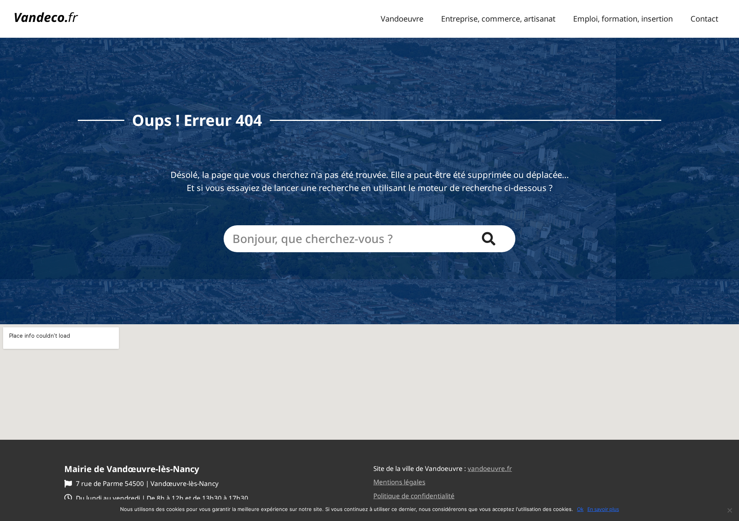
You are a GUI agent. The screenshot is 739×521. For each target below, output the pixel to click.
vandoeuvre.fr (490, 468)
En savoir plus (603, 509)
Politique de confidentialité (414, 495)
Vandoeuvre (402, 19)
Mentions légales (399, 481)
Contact (704, 19)
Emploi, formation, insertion (623, 19)
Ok (580, 509)
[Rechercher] (488, 238)
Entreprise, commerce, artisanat (498, 19)
